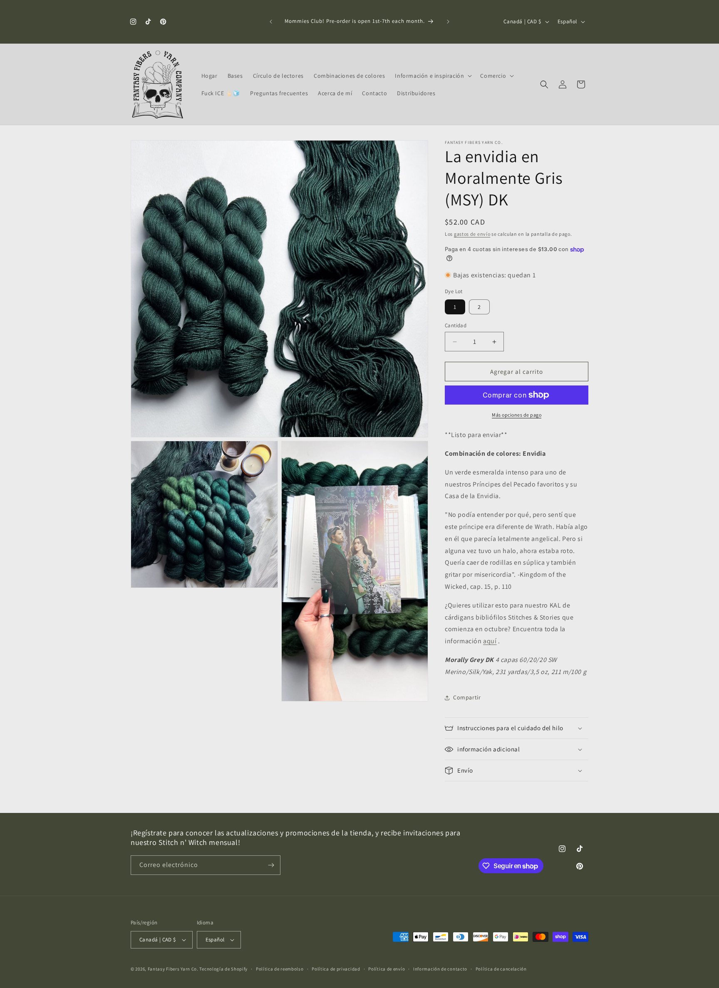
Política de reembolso (280, 969)
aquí (489, 641)
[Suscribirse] (271, 865)
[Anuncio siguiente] (448, 22)
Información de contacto (440, 969)
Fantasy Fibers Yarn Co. (173, 969)
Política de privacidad (336, 969)
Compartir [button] (467, 697)
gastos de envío (472, 234)
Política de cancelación (501, 969)
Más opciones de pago (516, 415)
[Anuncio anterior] (271, 22)
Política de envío (386, 969)
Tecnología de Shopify (223, 969)
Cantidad (455, 325)
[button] (432, 75)
